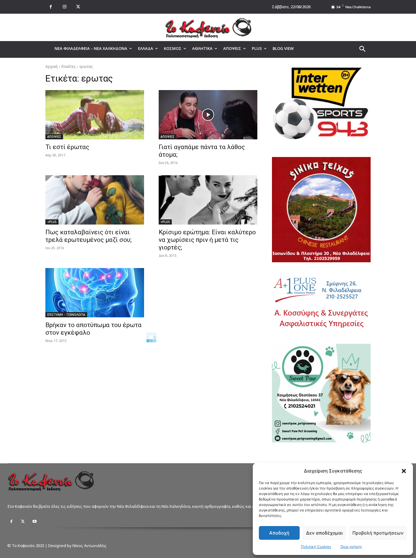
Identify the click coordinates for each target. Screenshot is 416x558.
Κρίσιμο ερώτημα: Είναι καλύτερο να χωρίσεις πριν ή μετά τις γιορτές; (207, 239)
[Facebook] (50, 7)
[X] (78, 7)
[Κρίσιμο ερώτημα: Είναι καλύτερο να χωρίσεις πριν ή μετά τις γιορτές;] (208, 200)
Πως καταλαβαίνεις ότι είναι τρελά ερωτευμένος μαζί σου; (88, 235)
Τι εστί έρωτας (67, 147)
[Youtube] (34, 521)
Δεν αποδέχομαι (324, 533)
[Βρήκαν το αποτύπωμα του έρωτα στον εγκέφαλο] (94, 292)
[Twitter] (23, 521)
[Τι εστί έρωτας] (94, 114)
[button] (404, 471)
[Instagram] (64, 7)
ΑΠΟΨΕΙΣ (54, 136)
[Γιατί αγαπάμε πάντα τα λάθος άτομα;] (208, 114)
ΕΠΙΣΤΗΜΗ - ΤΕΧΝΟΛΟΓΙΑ (66, 314)
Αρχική (51, 66)
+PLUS (52, 222)
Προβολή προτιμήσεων (378, 533)
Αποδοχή (279, 533)
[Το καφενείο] (208, 27)
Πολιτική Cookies (316, 546)
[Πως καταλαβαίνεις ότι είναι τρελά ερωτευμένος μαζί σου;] (94, 200)
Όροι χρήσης (351, 546)
